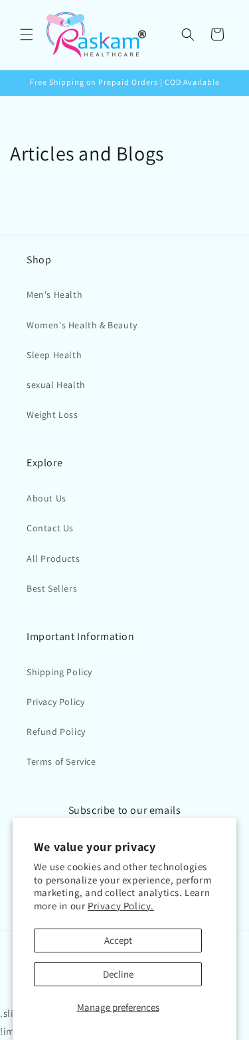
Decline (118, 974)
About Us (46, 498)
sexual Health (56, 385)
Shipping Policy (59, 672)
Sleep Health (54, 355)
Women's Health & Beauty (82, 325)
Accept (118, 940)
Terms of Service (61, 761)
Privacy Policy (55, 702)
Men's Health (54, 294)
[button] (26, 34)
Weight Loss (52, 415)
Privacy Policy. (121, 905)
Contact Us (50, 528)
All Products (53, 558)
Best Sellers (52, 588)
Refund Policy (56, 732)
